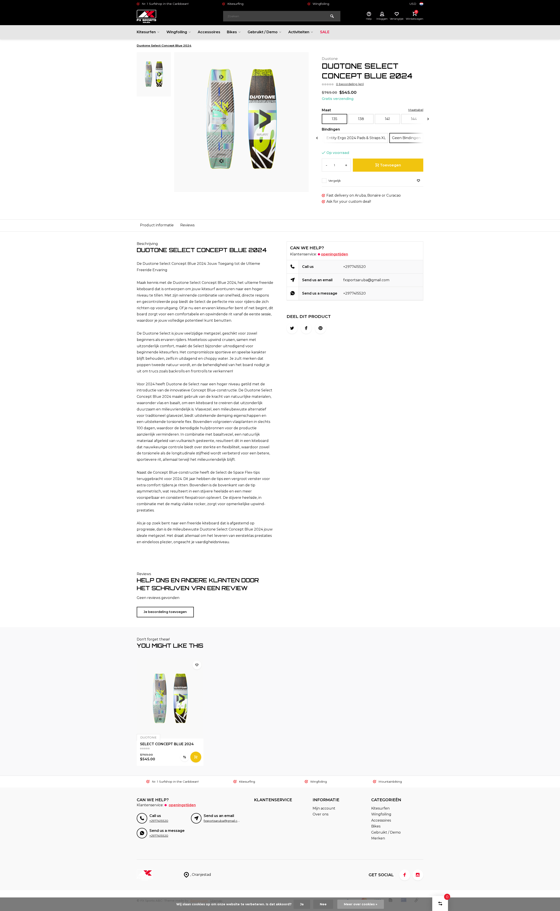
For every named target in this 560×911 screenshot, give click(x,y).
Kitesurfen (146, 32)
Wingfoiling (176, 32)
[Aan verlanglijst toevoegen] (418, 181)
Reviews (187, 225)
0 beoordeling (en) (350, 84)
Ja (302, 904)
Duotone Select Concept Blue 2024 (164, 45)
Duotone (330, 59)
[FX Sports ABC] (163, 16)
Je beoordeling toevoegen (165, 612)
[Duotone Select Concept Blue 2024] (170, 698)
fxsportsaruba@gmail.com (366, 280)
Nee (323, 904)
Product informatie (157, 225)
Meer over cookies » (360, 904)
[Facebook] (404, 874)
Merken (378, 838)
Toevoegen (390, 165)
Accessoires (209, 32)
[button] (428, 119)
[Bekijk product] (195, 757)
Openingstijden (334, 254)
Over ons (320, 814)
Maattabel (415, 110)
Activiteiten (298, 32)
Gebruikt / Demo (263, 32)
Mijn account (324, 808)
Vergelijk (334, 180)
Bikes (232, 32)
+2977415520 (354, 267)
